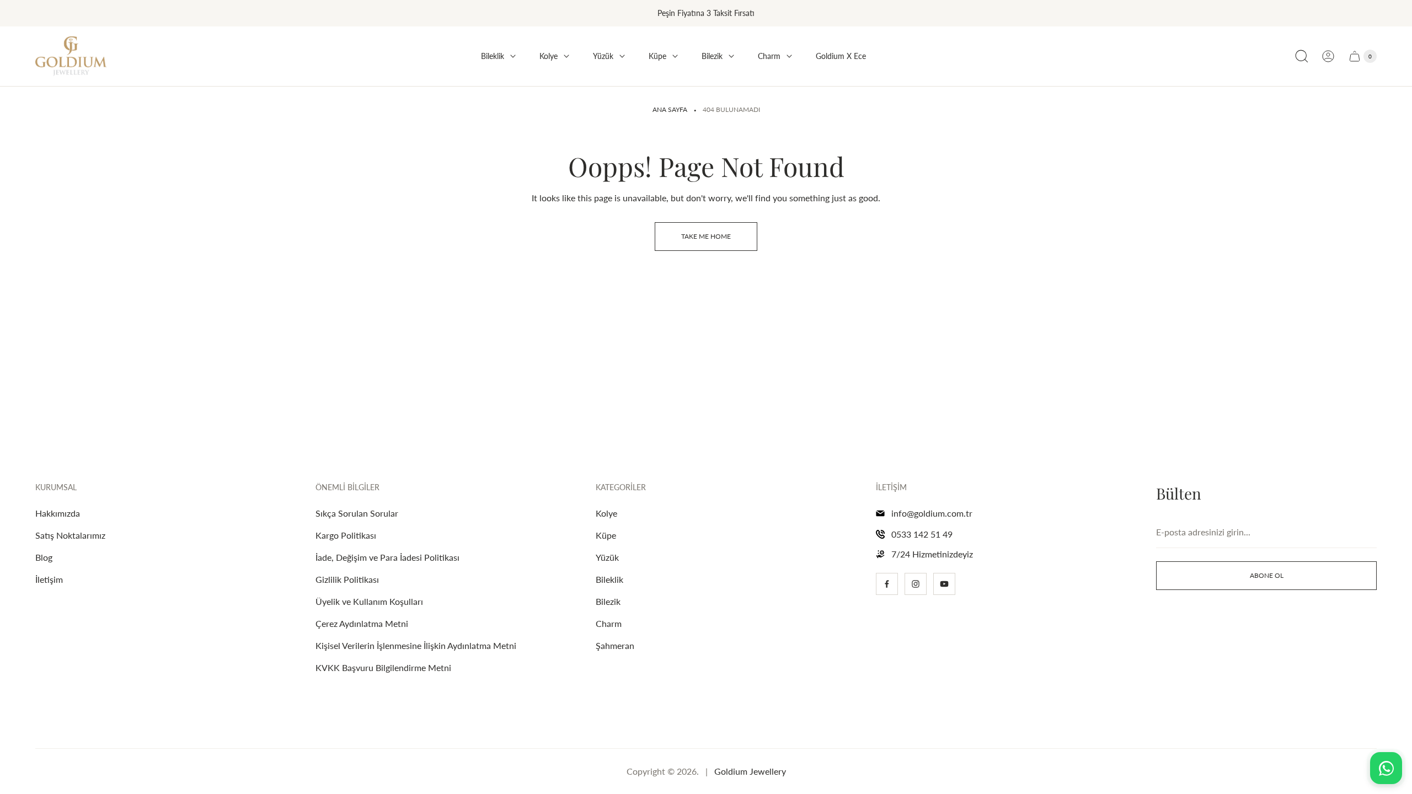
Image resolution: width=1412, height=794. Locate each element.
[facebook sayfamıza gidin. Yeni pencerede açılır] (887, 584)
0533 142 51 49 (922, 534)
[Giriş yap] (1328, 56)
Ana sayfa (669, 109)
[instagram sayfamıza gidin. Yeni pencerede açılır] (916, 584)
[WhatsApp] (1386, 768)
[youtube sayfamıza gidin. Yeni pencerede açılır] (944, 584)
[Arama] (1302, 56)
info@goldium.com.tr (931, 513)
